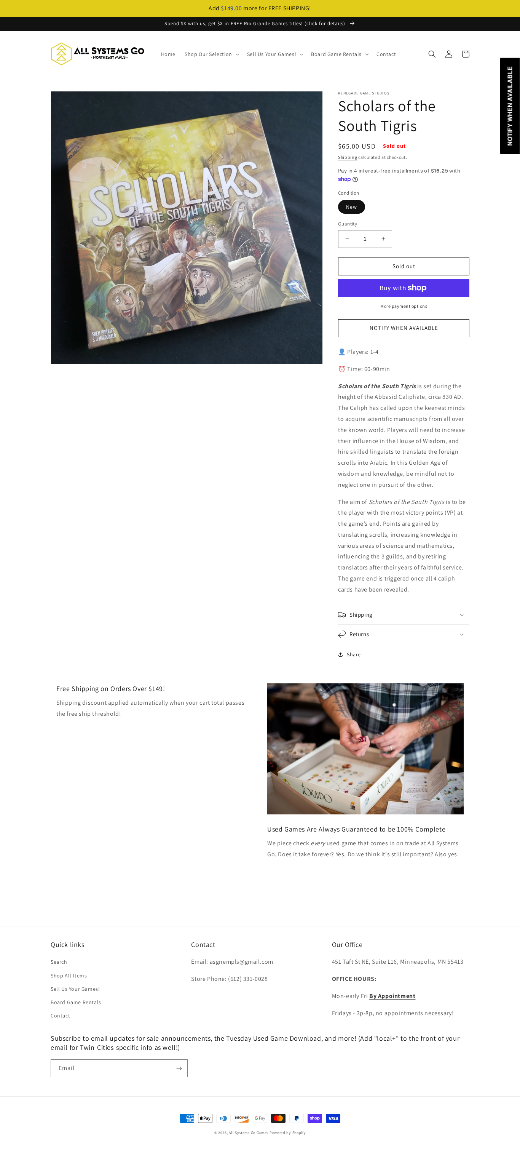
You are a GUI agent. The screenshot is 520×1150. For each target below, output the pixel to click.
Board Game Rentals (76, 1002)
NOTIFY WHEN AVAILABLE (404, 327)
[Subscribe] (179, 1068)
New (351, 206)
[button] (211, 54)
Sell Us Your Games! (75, 988)
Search (59, 961)
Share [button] (354, 654)
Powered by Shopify (288, 1132)
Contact (60, 1015)
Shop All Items (69, 975)
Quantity (347, 224)
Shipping (347, 157)
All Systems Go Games (248, 1132)
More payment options (403, 306)
